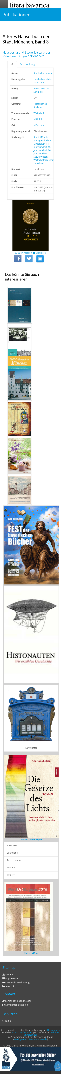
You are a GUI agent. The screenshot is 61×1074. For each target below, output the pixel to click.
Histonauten (54, 998)
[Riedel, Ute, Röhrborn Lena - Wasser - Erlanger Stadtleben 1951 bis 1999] (30, 335)
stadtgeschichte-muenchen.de (30, 1007)
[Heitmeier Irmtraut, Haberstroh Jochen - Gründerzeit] (30, 305)
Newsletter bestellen (16, 972)
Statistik (9, 954)
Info (12, 64)
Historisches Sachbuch (40, 105)
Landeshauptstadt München (43, 81)
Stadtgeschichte (42, 140)
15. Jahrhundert (42, 148)
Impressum (11, 946)
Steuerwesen (41, 156)
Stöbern (11, 868)
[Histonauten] (31, 545)
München (39, 125)
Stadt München (42, 137)
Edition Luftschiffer (22, 1000)
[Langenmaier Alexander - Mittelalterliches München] (30, 374)
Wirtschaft (39, 113)
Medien (11, 860)
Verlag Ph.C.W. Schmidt (41, 90)
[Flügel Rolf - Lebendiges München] (30, 490)
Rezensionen (14, 853)
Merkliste (40, 252)
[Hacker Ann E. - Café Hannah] (30, 456)
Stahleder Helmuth (44, 73)
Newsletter (31, 747)
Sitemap (9, 942)
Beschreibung (27, 64)
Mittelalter (39, 119)
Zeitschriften (31, 921)
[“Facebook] (17, 258)
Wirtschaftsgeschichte (46, 159)
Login (7, 988)
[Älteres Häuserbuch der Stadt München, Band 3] (40, 258)
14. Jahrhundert (41, 145)
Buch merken (24, 252)
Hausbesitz (40, 163)
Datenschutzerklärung (17, 950)
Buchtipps (12, 845)
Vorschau (12, 838)
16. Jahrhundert (42, 152)
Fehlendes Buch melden (18, 968)
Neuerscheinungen (31, 832)
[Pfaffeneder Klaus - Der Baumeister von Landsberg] (30, 419)
